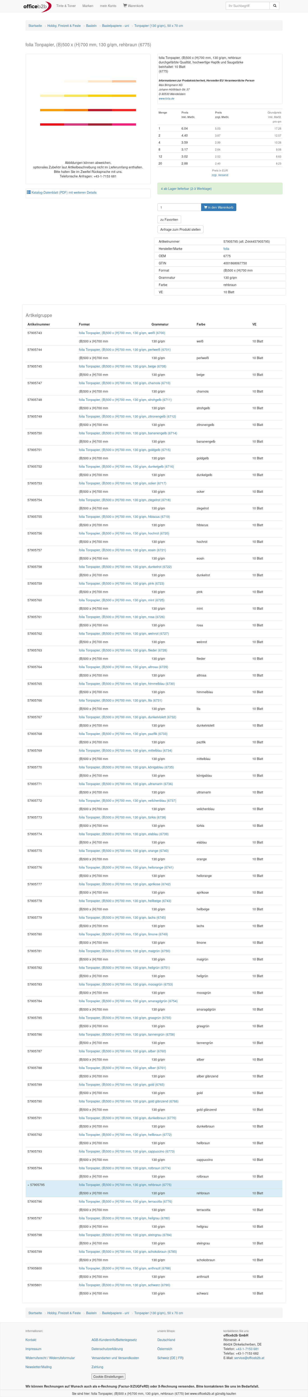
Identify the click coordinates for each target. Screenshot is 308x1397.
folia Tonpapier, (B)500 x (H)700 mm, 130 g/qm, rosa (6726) (122, 616)
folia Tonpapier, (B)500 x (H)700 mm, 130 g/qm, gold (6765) (122, 1084)
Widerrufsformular (62, 1357)
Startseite (35, 25)
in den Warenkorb (220, 207)
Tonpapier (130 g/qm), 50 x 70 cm (158, 25)
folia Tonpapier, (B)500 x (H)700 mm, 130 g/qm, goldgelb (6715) (125, 449)
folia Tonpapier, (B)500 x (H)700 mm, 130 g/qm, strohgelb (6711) (125, 399)
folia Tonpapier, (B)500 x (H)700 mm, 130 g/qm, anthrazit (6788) (125, 1268)
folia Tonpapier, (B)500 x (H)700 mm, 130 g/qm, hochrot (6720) (124, 533)
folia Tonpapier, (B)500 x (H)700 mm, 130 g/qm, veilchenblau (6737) (127, 800)
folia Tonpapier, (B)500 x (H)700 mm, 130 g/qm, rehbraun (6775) (125, 1184)
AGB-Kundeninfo (103, 1339)
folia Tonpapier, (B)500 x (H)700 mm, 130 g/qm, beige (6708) (122, 366)
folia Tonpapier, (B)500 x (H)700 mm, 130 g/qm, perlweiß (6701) (125, 349)
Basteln (91, 25)
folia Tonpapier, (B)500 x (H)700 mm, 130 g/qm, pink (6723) (121, 583)
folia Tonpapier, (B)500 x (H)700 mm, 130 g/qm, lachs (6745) (122, 917)
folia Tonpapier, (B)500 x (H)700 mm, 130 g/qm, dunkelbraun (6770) (127, 1118)
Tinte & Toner (66, 5)
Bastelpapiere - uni (115, 25)
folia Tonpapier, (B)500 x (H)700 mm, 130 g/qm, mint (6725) (122, 600)
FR (180, 1357)
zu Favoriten (169, 219)
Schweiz (163, 1357)
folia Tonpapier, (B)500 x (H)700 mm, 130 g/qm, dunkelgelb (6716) (126, 466)
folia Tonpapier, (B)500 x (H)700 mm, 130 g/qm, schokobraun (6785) (128, 1251)
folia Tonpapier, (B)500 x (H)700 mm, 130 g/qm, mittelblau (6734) (125, 750)
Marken (88, 5)
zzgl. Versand (220, 175)
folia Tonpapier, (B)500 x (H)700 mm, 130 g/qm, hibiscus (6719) (124, 516)
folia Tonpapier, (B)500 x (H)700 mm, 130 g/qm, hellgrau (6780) (124, 1218)
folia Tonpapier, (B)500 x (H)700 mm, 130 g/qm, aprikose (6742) (125, 884)
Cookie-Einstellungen (108, 1376)
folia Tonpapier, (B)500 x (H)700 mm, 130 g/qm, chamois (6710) (124, 383)
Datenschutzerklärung (107, 1348)
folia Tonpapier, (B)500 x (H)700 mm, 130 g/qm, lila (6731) (120, 700)
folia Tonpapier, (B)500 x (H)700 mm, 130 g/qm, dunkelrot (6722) (125, 566)
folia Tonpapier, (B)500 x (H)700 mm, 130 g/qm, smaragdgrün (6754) (128, 1001)
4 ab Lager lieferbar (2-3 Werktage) (186, 188)
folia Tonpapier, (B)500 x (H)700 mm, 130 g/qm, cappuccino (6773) (127, 1151)
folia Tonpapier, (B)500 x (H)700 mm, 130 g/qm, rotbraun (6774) (125, 1168)
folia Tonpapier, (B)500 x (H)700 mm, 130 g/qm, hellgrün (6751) (124, 967)
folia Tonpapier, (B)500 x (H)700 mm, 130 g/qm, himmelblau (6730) (127, 683)
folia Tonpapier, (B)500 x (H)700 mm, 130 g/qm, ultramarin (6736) (126, 783)
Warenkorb (135, 5)
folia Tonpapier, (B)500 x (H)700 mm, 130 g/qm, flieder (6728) (123, 650)
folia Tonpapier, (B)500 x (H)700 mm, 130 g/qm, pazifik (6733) (123, 733)
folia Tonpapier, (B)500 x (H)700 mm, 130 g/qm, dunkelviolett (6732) (127, 717)
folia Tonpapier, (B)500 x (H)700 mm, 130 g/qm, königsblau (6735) (126, 767)
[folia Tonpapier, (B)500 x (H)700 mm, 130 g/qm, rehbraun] (88, 103)
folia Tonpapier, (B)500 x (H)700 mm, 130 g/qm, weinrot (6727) (124, 633)
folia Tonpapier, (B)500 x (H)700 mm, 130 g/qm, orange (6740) (124, 850)
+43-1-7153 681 (247, 1348)
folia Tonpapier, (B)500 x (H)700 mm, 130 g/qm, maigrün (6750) (124, 950)
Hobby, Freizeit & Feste (64, 25)
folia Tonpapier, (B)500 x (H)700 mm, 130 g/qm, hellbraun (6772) (125, 1134)
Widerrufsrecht (35, 1357)
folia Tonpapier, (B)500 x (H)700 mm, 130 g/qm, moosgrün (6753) (126, 984)
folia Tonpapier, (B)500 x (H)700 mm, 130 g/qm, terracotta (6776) (125, 1201)
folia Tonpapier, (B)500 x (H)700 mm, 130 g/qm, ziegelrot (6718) (125, 499)
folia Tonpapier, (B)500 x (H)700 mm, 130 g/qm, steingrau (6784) (125, 1234)
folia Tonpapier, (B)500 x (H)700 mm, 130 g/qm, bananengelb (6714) (128, 433)
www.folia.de (166, 98)
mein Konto (108, 5)
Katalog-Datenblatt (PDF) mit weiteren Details (64, 192)
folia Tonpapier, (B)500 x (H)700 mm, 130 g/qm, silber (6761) (122, 1067)
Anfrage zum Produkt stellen (180, 229)
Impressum (33, 1348)
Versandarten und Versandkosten (115, 1357)
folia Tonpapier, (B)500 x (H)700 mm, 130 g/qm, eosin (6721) (122, 550)
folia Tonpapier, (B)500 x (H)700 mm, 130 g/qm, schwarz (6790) (124, 1285)
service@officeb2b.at (249, 1357)
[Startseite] (37, 5)
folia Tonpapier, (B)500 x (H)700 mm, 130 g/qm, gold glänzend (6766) (129, 1101)
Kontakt (30, 1339)
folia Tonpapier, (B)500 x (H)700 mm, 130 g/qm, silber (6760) (122, 1051)
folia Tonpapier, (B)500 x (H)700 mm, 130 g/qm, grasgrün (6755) (125, 1017)
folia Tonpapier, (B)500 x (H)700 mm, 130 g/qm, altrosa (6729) (123, 667)
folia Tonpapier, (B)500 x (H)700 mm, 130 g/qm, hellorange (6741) (126, 867)
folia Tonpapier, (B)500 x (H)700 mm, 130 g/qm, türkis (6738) (122, 817)
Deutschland (166, 1339)
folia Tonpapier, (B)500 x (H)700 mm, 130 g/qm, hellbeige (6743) (125, 900)
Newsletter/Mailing (38, 1366)
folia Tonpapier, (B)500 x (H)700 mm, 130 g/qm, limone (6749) (123, 934)
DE (173, 1357)
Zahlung (97, 1366)
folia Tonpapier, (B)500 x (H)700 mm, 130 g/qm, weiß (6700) (122, 332)
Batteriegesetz (126, 1339)
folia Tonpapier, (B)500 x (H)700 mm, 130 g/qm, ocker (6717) (122, 483)
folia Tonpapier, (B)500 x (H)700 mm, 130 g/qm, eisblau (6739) (124, 834)
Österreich (164, 1348)
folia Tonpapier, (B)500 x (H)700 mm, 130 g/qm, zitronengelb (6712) (127, 416)
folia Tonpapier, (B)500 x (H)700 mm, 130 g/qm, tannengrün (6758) (127, 1034)
